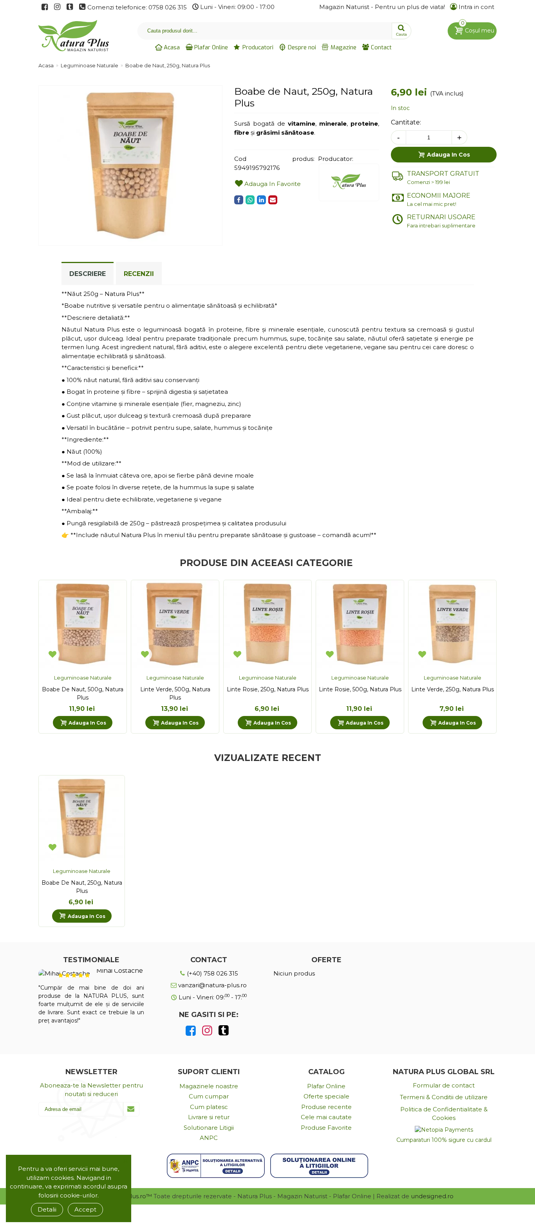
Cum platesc (209, 1107)
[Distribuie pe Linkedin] (261, 199)
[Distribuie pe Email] (272, 199)
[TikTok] (223, 1030)
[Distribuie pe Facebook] (238, 199)
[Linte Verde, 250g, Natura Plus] (452, 624)
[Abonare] (131, 1109)
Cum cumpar (209, 1096)
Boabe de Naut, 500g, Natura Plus (82, 693)
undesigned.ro (432, 1196)
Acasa (171, 47)
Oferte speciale (326, 1096)
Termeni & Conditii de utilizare (444, 1097)
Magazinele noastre (208, 1086)
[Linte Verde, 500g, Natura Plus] (175, 624)
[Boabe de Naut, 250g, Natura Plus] (130, 241)
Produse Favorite (326, 1127)
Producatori (257, 47)
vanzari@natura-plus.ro (212, 985)
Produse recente (326, 1107)
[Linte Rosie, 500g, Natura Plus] (360, 624)
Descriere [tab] (87, 274)
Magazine (342, 47)
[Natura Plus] (69, 35)
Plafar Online (210, 47)
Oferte (326, 960)
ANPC (209, 1137)
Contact (380, 47)
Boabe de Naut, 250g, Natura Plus (82, 886)
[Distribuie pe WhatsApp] (250, 199)
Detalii (47, 1209)
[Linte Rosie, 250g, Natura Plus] (267, 624)
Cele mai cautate (326, 1117)
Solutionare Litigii (209, 1127)
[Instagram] (207, 1030)
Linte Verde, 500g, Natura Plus (175, 693)
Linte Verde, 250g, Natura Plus (452, 689)
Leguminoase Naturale (83, 677)
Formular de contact (444, 1085)
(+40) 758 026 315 (211, 973)
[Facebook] (190, 1030)
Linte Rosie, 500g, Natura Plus (360, 689)
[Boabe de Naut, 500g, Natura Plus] (83, 624)
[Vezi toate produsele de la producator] (349, 182)
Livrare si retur (209, 1117)
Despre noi (301, 47)
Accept (85, 1209)
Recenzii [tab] (139, 274)
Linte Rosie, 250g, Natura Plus (268, 689)
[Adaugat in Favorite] (52, 654)
